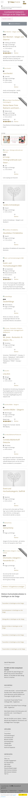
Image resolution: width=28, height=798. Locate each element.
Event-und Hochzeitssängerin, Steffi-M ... (14, 491)
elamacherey (8, 528)
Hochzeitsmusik (8, 737)
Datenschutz (13, 790)
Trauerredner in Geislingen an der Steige (13, 649)
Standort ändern (7, 19)
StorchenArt (8, 73)
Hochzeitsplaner (8, 741)
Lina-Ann (6, 374)
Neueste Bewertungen (10, 768)
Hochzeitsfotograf (9, 735)
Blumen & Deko (8, 739)
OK (22, 794)
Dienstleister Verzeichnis (14, 792)
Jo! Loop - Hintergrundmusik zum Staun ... (12, 160)
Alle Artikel (7, 764)
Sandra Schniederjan (11, 205)
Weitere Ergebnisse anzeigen (13, 587)
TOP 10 (6, 774)
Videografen (7, 743)
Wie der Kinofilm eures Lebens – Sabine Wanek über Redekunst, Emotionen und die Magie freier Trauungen (15, 720)
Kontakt (21, 790)
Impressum (4, 790)
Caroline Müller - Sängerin (13, 410)
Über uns (6, 758)
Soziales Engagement (10, 760)
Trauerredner (8, 745)
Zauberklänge (8, 301)
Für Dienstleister (9, 762)
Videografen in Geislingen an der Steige (13, 619)
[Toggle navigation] (2, 2)
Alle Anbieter (7, 766)
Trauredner (7, 733)
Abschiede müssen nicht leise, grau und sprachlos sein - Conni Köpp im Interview (15, 713)
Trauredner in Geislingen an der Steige (13, 603)
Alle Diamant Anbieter (10, 772)
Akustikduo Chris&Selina (13, 233)
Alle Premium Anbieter (10, 770)
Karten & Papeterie (9, 747)
